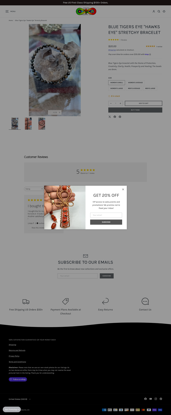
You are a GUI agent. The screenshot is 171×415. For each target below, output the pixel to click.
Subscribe (106, 222)
